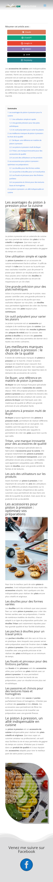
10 (36, 818)
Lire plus (26, 809)
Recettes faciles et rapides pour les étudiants (26, 775)
